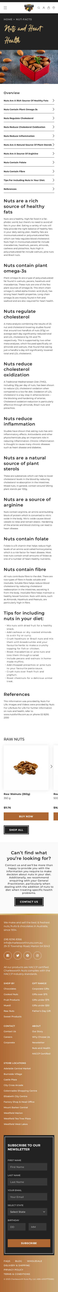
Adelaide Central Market (17, 1068)
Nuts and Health (41, 1048)
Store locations (15, 1063)
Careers (8, 1036)
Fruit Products (12, 999)
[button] (51, 766)
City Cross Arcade (13, 1085)
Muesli (7, 1005)
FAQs (7, 1261)
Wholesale (34, 1261)
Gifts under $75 (40, 999)
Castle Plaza (10, 1079)
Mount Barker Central (16, 1107)
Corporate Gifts (40, 988)
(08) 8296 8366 (13, 939)
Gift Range (39, 983)
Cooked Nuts (11, 994)
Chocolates (10, 988)
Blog (18, 1261)
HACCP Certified (41, 1053)
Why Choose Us (41, 1036)
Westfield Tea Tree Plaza (17, 1118)
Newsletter (38, 1042)
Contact (9, 1025)
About (36, 1025)
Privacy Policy (13, 1269)
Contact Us (10, 1031)
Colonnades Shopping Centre (20, 1090)
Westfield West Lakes (16, 1124)
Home (8, 19)
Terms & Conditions (17, 1274)
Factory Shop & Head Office (19, 1101)
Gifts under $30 (40, 1005)
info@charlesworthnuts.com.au (23, 942)
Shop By (9, 983)
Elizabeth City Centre (15, 1096)
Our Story (37, 1031)
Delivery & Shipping (17, 1265)
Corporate (9, 1042)
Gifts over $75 (39, 994)
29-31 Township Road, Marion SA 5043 (27, 946)
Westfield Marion (13, 1112)
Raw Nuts (9, 1010)
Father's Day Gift (41, 1010)
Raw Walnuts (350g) (17, 794)
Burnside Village (13, 1074)
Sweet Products (12, 1016)
